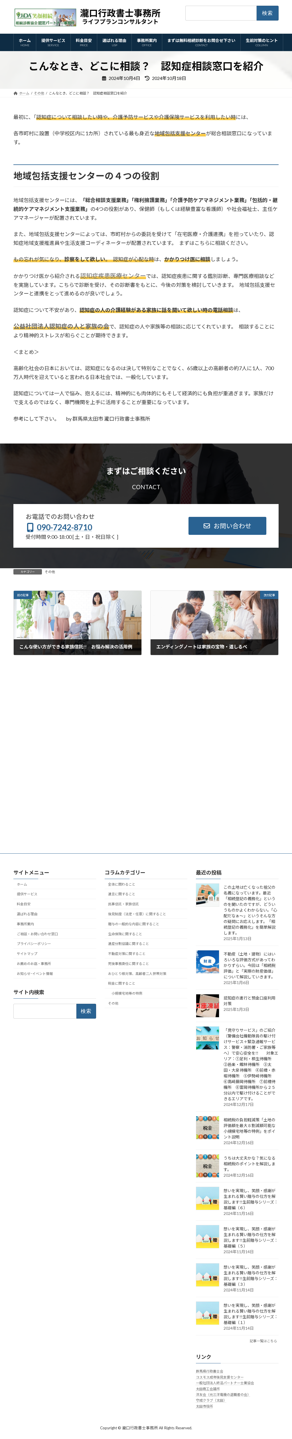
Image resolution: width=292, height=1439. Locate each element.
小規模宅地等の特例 (126, 993)
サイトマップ (27, 954)
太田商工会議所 (208, 1389)
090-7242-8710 (64, 527)
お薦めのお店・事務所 (34, 964)
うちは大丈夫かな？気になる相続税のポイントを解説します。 (249, 1164)
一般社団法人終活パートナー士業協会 (225, 1383)
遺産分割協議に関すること (128, 944)
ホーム (22, 884)
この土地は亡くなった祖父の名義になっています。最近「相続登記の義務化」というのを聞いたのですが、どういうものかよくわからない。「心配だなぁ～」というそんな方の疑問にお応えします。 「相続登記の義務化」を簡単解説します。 (250, 910)
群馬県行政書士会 (209, 1371)
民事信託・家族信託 (123, 904)
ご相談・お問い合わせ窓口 (37, 934)
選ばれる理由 (27, 914)
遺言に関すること (121, 894)
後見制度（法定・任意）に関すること (137, 914)
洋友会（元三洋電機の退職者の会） (223, 1394)
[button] (227, 526)
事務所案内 (25, 924)
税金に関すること (121, 983)
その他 (50, 572)
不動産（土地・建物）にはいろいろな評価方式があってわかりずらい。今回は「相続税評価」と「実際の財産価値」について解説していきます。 (249, 965)
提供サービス (27, 894)
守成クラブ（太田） (211, 1400)
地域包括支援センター (180, 133)
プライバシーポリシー (34, 944)
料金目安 (24, 904)
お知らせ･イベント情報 (35, 974)
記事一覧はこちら (263, 1341)
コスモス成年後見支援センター (220, 1377)
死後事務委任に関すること (128, 964)
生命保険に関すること (125, 934)
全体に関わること (121, 884)
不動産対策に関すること (127, 954)
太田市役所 (204, 1406)
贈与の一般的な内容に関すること (133, 924)
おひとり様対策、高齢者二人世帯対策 (137, 974)
